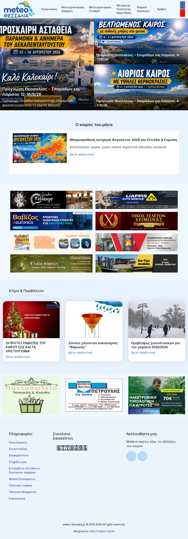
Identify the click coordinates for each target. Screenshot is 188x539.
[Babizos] (51, 221)
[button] (49, 9)
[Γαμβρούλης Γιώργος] (136, 242)
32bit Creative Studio (102, 531)
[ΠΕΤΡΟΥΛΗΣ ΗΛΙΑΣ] (94, 395)
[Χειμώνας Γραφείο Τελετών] (136, 221)
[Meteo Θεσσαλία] (19, 9)
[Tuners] (156, 395)
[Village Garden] (51, 199)
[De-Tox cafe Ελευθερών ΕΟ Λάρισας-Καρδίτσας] (136, 263)
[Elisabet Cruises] (51, 242)
